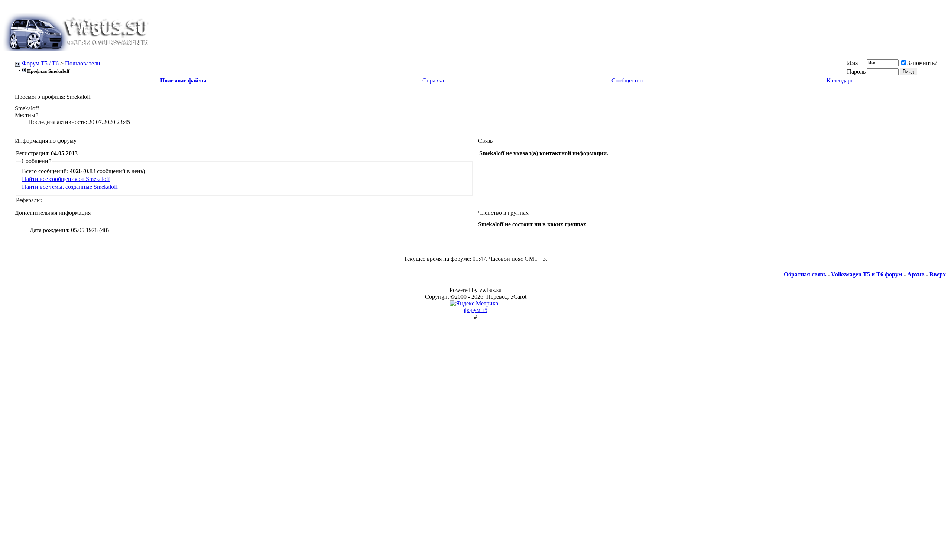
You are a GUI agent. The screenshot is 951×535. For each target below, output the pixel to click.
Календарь (840, 80)
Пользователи (82, 63)
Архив (916, 274)
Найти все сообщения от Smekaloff (66, 179)
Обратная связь (805, 274)
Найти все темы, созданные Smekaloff (70, 187)
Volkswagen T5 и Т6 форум (866, 274)
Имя (852, 62)
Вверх (937, 274)
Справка (433, 80)
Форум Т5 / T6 (40, 63)
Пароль (856, 71)
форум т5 (475, 310)
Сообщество (627, 80)
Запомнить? (922, 63)
